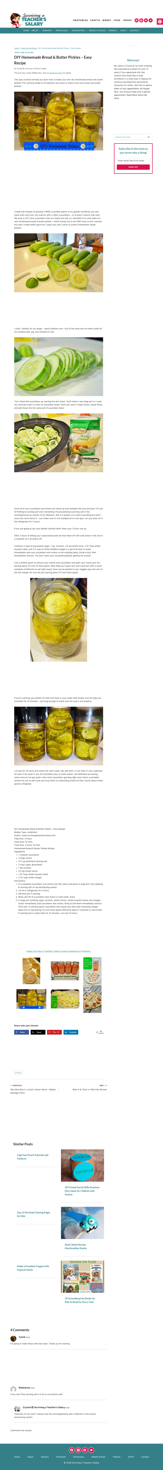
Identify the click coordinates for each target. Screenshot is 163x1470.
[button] (160, 21)
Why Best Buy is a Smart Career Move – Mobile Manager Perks (33, 1089)
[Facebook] (137, 20)
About (30, 1457)
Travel (127, 20)
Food (117, 20)
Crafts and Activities (24, 52)
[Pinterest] (146, 20)
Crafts (95, 20)
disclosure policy (56, 73)
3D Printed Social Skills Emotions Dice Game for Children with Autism (82, 1191)
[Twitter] (151, 20)
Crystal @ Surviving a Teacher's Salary (32, 68)
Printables (80, 20)
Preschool (61, 1457)
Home (26, 30)
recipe (18, 1073)
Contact (135, 30)
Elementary (78, 1457)
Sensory (45, 1457)
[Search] (148, 137)
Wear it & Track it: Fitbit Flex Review (90, 1088)
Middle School (97, 30)
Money (107, 20)
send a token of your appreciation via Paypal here (133, 88)
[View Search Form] (161, 30)
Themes (116, 1457)
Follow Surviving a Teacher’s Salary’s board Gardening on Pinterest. (58, 951)
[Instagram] (141, 20)
